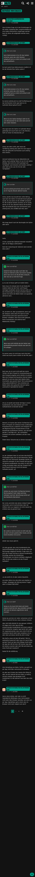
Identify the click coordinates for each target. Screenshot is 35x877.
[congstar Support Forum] (6, 3)
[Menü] (32, 3)
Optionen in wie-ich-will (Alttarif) (16, 43)
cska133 (8, 23)
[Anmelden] (27, 3)
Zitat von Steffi (11, 602)
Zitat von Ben (11, 184)
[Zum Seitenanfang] (32, 874)
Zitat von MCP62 (12, 266)
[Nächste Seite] (22, 711)
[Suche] (23, 3)
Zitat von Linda (11, 51)
